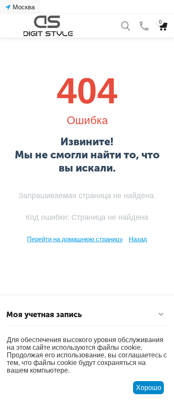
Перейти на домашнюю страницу (75, 239)
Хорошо (148, 387)
